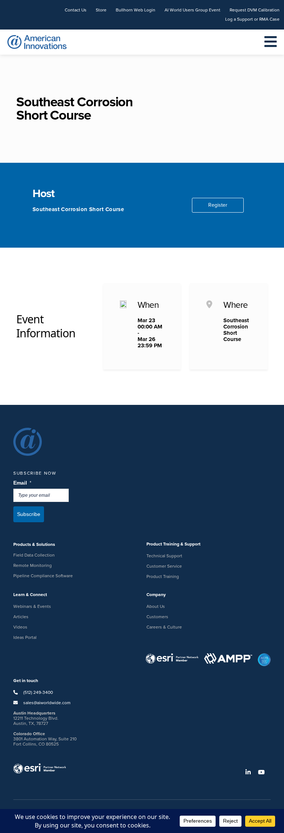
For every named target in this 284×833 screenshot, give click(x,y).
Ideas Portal (25, 637)
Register (217, 205)
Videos (20, 627)
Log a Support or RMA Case (252, 19)
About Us (155, 606)
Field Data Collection (34, 555)
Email (22, 483)
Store (101, 10)
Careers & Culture (164, 627)
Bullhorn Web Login (135, 10)
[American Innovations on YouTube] (264, 772)
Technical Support (164, 556)
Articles (20, 616)
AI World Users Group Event (192, 10)
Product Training (162, 576)
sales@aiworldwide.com (47, 702)
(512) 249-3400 (37, 692)
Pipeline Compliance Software (43, 575)
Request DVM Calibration (255, 10)
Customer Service (164, 566)
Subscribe (28, 514)
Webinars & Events (32, 606)
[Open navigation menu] (270, 42)
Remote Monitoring (32, 565)
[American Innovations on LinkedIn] (251, 772)
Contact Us (76, 10)
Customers (157, 616)
